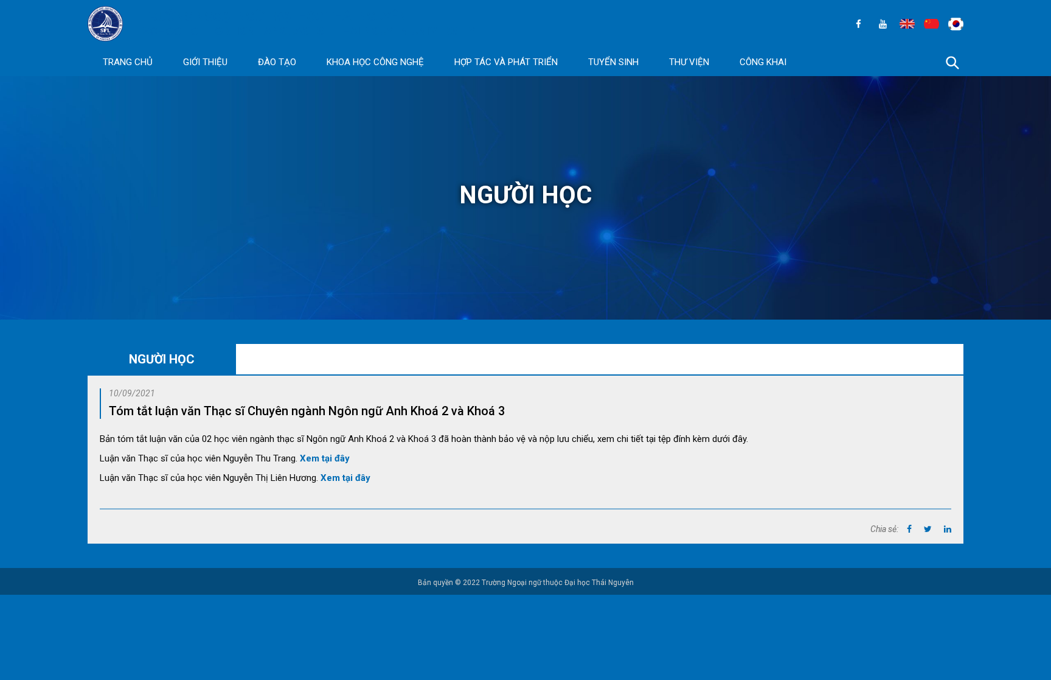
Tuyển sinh (613, 62)
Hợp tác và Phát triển (506, 62)
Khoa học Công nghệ (375, 62)
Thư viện (689, 62)
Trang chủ (128, 62)
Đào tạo (277, 62)
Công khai (763, 62)
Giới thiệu (205, 62)
